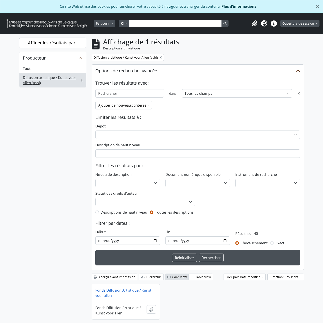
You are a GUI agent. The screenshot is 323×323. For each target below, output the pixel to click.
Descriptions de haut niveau (124, 212)
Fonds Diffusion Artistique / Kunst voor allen (123, 293)
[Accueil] (48, 23)
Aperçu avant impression (116, 277)
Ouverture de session (298, 23)
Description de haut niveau (117, 145)
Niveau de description (113, 174)
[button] (254, 23)
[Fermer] (317, 6)
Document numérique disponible (193, 174)
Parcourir (103, 23)
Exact (280, 243)
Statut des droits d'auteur (116, 193)
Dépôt (100, 126)
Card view (179, 277)
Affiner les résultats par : (53, 43)
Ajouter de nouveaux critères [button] (122, 105)
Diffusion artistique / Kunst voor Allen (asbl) (53, 80)
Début (100, 232)
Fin (167, 232)
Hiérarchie (153, 277)
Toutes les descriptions (174, 212)
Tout (27, 68)
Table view (202, 277)
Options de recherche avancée (126, 71)
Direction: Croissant (284, 277)
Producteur (34, 58)
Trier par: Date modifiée (243, 277)
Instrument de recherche (256, 174)
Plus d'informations (238, 6)
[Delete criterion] (299, 93)
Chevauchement (254, 243)
